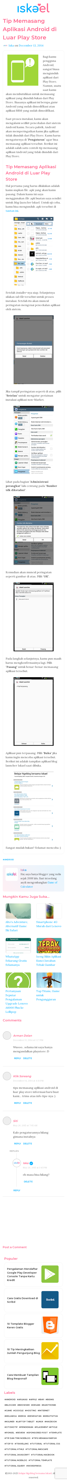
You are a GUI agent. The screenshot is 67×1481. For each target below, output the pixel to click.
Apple (33, 1399)
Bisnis (50, 1399)
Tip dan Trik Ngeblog (18, 1438)
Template (56, 1432)
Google (19, 1410)
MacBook (51, 1421)
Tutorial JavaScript (18, 1455)
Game (9, 1410)
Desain (36, 1405)
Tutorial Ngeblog (16, 1460)
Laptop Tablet (26, 1421)
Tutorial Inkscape (37, 1449)
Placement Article (46, 1427)
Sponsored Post (38, 1432)
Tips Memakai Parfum (45, 1438)
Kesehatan (35, 1416)
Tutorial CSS (52, 1443)
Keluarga (11, 1416)
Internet (44, 1410)
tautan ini (12, 210)
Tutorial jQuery (15, 1466)
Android (9, 859)
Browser (24, 1405)
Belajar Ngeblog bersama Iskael (35, 1473)
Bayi (42, 1399)
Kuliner (10, 1421)
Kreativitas (51, 1416)
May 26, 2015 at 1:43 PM (35, 1167)
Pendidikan (27, 1427)
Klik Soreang (22, 1076)
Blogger (11, 1405)
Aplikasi (23, 1399)
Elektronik (49, 1405)
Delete (27, 1058)
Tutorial (37, 1443)
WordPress (34, 1466)
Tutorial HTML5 (15, 1449)
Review (21, 1432)
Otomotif (12, 1427)
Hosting (31, 1410)
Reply (17, 1058)
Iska (26, 1163)
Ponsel (10, 1432)
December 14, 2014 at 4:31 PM (28, 1080)
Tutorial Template (41, 1460)
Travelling (22, 1443)
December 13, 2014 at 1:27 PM (28, 1040)
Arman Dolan (22, 1035)
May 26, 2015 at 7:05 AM (25, 1125)
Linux (40, 1421)
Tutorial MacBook (43, 1455)
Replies (14, 1151)
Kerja (23, 1416)
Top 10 (9, 1443)
